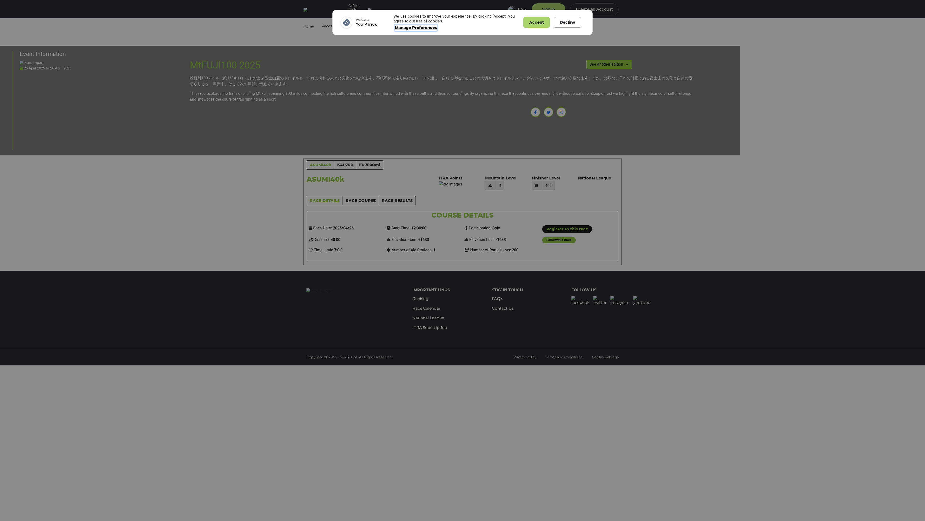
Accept (536, 22)
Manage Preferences (416, 27)
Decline (567, 22)
